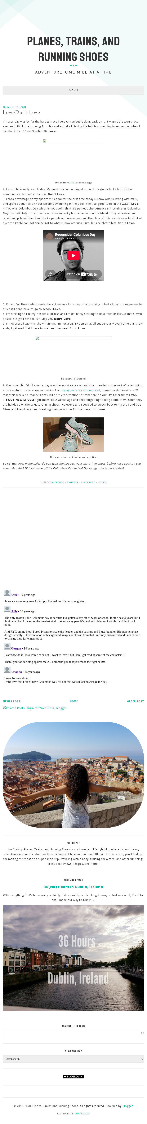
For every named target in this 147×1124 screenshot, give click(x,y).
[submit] (142, 1033)
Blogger (127, 1106)
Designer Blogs (82, 1114)
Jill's (72, 182)
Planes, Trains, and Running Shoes (73, 49)
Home (74, 701)
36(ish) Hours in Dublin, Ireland (73, 886)
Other (102, 482)
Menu (73, 90)
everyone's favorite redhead (81, 390)
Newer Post (11, 701)
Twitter (72, 482)
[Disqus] (73, 537)
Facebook (57, 482)
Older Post (135, 701)
